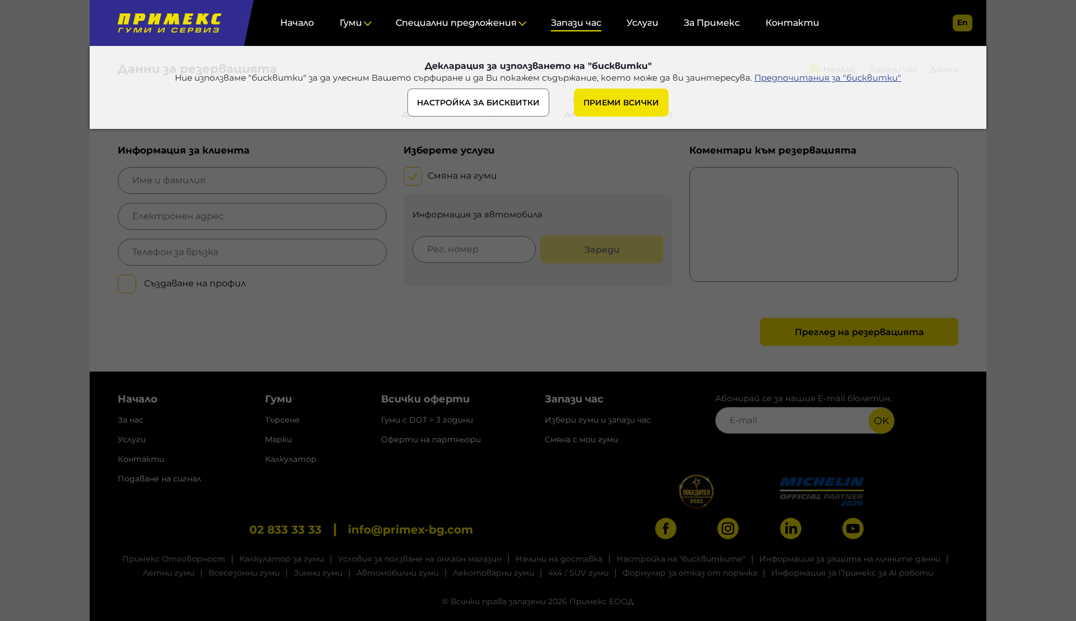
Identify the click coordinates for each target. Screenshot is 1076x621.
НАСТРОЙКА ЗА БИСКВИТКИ (478, 103)
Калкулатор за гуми (281, 559)
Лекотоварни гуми (493, 573)
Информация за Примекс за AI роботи (852, 573)
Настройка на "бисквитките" (680, 559)
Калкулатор (291, 459)
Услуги (642, 22)
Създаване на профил (194, 283)
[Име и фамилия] (252, 180)
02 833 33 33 (285, 529)
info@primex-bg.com (410, 529)
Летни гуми (168, 573)
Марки (278, 439)
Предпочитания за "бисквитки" (827, 77)
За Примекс (712, 22)
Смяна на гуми (462, 175)
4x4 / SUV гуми (578, 573)
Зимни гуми (318, 573)
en (962, 22)
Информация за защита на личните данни (849, 559)
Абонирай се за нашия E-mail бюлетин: (803, 398)
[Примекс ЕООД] (167, 23)
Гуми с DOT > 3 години (427, 420)
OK (881, 421)
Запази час (576, 22)
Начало (297, 22)
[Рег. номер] (474, 249)
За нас (130, 420)
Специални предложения (456, 22)
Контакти (792, 22)
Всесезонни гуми (244, 573)
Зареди (602, 249)
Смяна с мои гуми (581, 439)
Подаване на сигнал (159, 479)
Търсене (282, 420)
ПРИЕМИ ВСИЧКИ (621, 103)
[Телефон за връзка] (252, 252)
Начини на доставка (559, 559)
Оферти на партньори (431, 439)
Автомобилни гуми (397, 573)
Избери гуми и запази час (598, 420)
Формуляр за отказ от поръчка (690, 573)
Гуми (351, 22)
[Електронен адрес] (252, 216)
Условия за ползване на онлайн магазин (420, 559)
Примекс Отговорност (173, 559)
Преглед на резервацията (859, 332)
